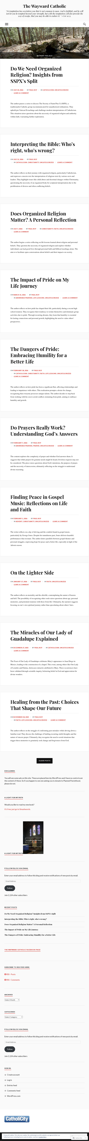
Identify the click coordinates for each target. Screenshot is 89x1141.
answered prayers (24, 298)
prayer (36, 446)
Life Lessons (38, 298)
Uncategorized (62, 90)
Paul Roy (33, 90)
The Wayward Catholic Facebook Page (22, 950)
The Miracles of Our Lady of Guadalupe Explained (41, 635)
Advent (19, 521)
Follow (9, 888)
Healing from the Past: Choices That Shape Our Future (44, 705)
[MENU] (6, 24)
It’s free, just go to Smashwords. (17, 809)
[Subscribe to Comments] (5, 980)
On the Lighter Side (32, 572)
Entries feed (12, 1085)
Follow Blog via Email (16, 868)
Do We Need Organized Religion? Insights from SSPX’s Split (36, 74)
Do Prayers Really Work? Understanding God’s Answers (44, 430)
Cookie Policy (42, 1137)
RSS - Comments (13, 980)
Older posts (44, 761)
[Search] (82, 24)
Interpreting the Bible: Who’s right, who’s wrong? (42, 147)
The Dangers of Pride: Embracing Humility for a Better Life (38, 355)
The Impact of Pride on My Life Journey (39, 282)
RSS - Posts (11, 974)
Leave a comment (21, 93)
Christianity (33, 162)
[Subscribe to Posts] (5, 974)
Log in (9, 1080)
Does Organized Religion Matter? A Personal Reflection (43, 216)
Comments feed (13, 1091)
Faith (56, 229)
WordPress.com (13, 1096)
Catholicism (48, 90)
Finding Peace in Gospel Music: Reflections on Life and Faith (39, 503)
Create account (13, 1075)
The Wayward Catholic (44, 6)
